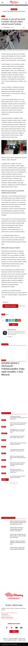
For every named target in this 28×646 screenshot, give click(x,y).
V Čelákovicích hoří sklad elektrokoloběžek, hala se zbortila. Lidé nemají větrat (18, 417)
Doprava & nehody (5, 479)
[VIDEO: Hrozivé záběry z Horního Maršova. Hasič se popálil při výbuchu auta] (5, 458)
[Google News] (21, 628)
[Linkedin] (16, 320)
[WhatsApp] (13, 320)
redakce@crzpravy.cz (6, 615)
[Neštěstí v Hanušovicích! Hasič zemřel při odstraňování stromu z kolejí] (5, 543)
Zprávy (3, 16)
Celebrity (4, 433)
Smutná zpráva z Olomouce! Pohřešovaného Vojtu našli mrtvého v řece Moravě (12, 369)
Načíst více (13, 483)
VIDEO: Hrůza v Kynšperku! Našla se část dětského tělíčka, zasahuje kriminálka (17, 464)
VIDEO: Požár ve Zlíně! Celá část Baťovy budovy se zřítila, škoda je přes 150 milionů (18, 424)
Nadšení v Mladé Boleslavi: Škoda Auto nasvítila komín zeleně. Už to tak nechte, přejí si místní (18, 522)
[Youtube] (16, 628)
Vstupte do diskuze (10, 306)
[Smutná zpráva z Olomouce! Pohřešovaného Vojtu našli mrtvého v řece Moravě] (14, 354)
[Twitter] (10, 320)
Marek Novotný (7, 27)
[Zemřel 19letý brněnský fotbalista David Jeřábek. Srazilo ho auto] (5, 438)
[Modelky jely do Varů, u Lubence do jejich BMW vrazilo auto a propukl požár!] (5, 431)
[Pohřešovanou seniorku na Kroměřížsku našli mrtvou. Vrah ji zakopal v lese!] (5, 471)
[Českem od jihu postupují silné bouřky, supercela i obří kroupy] (5, 445)
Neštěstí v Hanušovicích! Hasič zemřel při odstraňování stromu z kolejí (18, 542)
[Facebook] (7, 320)
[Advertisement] (14, 395)
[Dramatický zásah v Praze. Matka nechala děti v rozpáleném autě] (5, 451)
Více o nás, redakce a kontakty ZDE (9, 612)
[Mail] (10, 336)
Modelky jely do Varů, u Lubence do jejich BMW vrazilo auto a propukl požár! (17, 431)
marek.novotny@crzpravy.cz (7, 618)
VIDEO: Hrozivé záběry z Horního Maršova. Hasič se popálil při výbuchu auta (18, 457)
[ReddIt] (19, 320)
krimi (7, 314)
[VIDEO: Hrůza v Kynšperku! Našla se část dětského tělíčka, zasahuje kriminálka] (5, 465)
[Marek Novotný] (5, 333)
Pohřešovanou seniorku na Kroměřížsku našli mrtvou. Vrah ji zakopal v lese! (17, 471)
